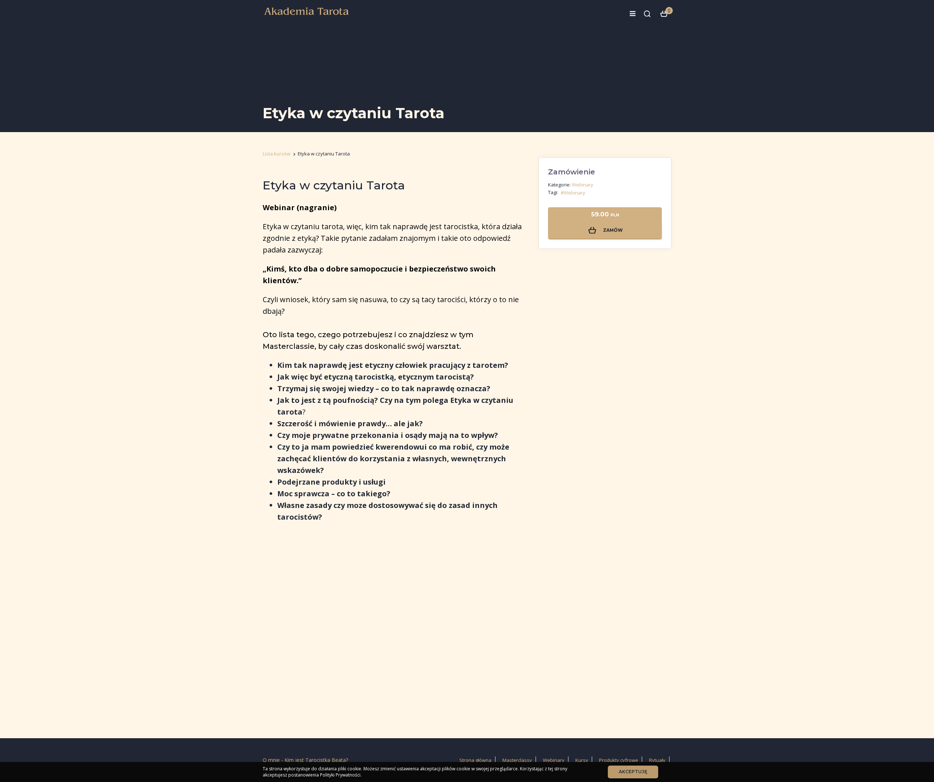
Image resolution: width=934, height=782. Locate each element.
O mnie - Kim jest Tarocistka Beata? (305, 759)
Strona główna (475, 760)
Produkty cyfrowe (618, 760)
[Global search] (647, 13)
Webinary (582, 184)
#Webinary (573, 192)
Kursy (581, 760)
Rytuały (657, 760)
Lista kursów (276, 153)
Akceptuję (633, 771)
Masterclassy (517, 760)
